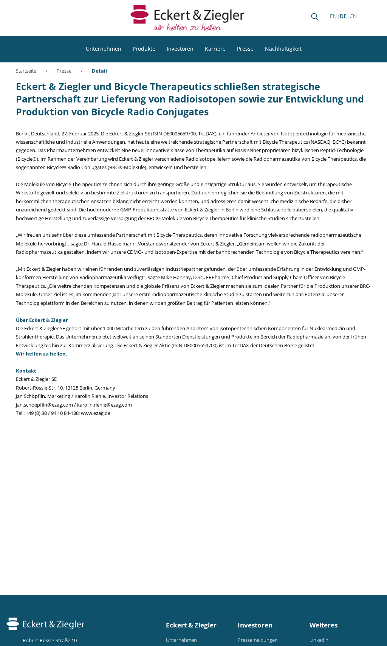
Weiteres (323, 625)
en (333, 16)
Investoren (180, 48)
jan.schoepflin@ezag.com (44, 405)
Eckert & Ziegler (191, 625)
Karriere (215, 48)
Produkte (144, 48)
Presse (245, 48)
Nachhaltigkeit (283, 48)
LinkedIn (319, 640)
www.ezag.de (95, 413)
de (343, 16)
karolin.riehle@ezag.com (104, 405)
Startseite (26, 71)
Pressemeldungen (258, 640)
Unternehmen (103, 48)
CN (353, 16)
